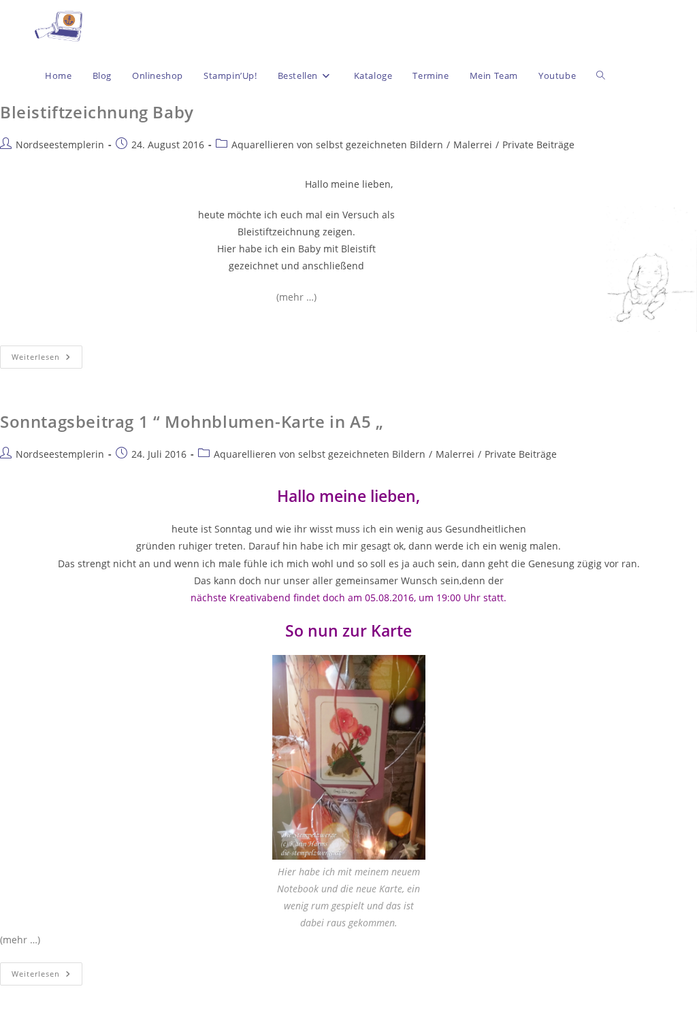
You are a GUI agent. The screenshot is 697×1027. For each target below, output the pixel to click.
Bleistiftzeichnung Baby (97, 112)
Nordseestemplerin (60, 144)
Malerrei (472, 144)
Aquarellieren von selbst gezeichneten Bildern (337, 144)
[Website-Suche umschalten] (600, 75)
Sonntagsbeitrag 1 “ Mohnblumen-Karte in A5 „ (191, 421)
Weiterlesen (47, 354)
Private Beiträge (538, 144)
